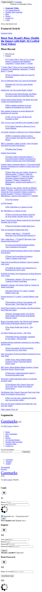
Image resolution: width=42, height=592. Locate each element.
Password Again (6, 546)
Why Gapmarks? (11, 434)
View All (14, 409)
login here (20, 553)
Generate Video (10, 444)
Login (7, 20)
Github (8, 464)
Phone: (3, 502)
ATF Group (7, 426)
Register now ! (21, 521)
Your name (5, 539)
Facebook (9, 460)
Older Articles (6, 409)
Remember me (16, 516)
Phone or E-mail (6, 571)
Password (4, 544)
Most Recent (9, 54)
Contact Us (9, 18)
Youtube (8, 462)
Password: (5, 505)
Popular (8, 56)
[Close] (4, 493)
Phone (3, 542)
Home (7, 432)
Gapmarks (18, 2)
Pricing (7, 16)
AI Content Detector (12, 10)
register (4, 550)
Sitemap (4, 428)
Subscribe (26, 452)
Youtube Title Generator (13, 12)
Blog (7, 14)
